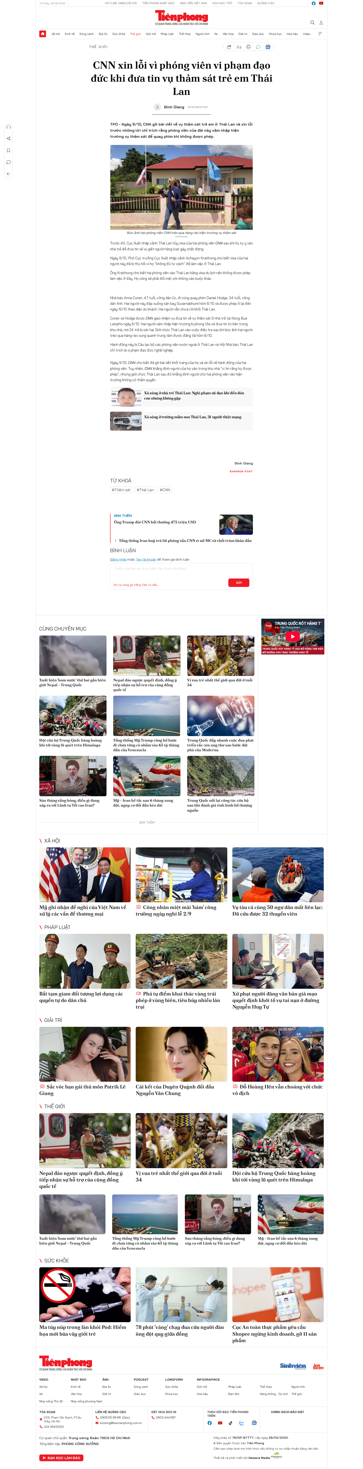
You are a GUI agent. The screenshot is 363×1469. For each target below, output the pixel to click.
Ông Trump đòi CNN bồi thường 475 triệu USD (155, 522)
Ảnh (105, 1379)
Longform (174, 1379)
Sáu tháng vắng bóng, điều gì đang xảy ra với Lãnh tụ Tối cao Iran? (69, 803)
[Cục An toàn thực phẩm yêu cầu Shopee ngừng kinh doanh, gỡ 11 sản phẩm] (278, 1294)
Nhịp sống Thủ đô (51, 1401)
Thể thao (185, 34)
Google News (268, 47)
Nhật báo (78, 1379)
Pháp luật (167, 34)
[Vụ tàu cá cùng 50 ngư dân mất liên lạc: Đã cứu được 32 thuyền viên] (278, 874)
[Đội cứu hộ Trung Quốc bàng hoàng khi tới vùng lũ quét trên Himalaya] (73, 716)
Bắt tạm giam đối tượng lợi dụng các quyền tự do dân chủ (81, 996)
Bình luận (8, 162)
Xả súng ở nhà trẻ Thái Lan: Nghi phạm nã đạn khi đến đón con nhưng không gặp (194, 395)
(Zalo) (126, 1417)
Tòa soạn (244, 3)
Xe (216, 34)
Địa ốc (103, 34)
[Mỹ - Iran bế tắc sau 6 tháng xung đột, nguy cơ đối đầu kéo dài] (146, 776)
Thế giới (135, 34)
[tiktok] (232, 1423)
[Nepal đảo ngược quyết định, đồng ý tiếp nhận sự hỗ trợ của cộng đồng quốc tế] (146, 656)
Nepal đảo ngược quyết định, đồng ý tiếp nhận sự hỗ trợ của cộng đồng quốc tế (145, 685)
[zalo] (244, 1423)
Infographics (208, 1379)
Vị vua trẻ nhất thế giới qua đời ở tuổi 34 (220, 682)
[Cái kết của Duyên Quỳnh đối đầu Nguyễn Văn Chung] (181, 1054)
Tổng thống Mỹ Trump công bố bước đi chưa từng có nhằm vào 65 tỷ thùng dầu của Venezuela (146, 745)
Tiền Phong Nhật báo (158, 3)
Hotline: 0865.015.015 (121, 3)
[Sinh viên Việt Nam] (293, 1367)
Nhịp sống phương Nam (86, 1401)
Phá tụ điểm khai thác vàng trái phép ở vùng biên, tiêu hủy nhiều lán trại (178, 1000)
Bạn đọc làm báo (64, 1458)
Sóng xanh (86, 34)
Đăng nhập (118, 559)
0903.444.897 (166, 1417)
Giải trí (242, 34)
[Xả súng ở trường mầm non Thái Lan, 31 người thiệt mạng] (126, 421)
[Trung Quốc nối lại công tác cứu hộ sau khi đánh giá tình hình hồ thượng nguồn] (220, 776)
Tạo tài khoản (146, 559)
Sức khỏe (118, 34)
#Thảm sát (121, 489)
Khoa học (275, 34)
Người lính (202, 34)
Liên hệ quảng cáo (110, 1412)
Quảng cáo (265, 3)
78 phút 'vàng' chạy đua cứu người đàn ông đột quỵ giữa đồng (180, 1330)
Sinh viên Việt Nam (193, 3)
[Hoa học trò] (318, 1367)
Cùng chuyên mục (62, 628)
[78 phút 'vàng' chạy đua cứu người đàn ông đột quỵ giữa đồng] (181, 1294)
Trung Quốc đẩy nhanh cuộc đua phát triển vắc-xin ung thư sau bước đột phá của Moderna (220, 745)
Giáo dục (258, 34)
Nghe (8, 127)
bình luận (258, 47)
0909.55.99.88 (110, 1417)
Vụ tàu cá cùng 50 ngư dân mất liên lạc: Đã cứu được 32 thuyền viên (277, 910)
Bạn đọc (234, 1394)
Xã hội (56, 34)
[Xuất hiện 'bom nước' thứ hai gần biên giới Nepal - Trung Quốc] (73, 656)
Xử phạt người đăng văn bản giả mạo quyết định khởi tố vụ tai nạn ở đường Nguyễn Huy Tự (275, 1000)
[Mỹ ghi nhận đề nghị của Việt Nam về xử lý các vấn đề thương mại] (85, 874)
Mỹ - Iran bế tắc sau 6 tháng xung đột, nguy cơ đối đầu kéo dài (143, 803)
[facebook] (313, 3)
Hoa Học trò (222, 3)
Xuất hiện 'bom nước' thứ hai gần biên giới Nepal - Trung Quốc (72, 682)
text (239, 47)
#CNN (165, 489)
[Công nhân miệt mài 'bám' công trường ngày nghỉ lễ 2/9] (181, 874)
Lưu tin (8, 150)
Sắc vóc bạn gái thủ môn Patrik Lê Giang (82, 1089)
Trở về (8, 174)
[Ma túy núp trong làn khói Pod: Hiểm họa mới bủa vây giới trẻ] (85, 1294)
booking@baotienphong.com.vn (121, 1423)
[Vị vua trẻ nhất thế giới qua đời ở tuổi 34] (220, 656)
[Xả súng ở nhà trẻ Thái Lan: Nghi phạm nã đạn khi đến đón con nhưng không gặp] (126, 397)
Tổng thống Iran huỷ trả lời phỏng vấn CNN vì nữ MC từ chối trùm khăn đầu (185, 540)
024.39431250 (54, 1427)
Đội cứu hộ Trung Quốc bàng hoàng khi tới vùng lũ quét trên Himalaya (70, 742)
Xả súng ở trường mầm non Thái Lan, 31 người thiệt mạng (192, 416)
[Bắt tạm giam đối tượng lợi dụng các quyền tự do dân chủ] (85, 961)
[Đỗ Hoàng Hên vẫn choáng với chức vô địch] (278, 1054)
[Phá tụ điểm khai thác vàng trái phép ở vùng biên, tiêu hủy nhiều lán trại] (181, 961)
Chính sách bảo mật (287, 1412)
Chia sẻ (8, 138)
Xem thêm (320, 34)
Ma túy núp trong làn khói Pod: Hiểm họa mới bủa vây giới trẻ (82, 1330)
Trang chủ (42, 34)
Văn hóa (228, 34)
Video (306, 34)
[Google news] (256, 1423)
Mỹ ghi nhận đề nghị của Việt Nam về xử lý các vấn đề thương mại (82, 910)
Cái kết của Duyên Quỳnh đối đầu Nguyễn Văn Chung (175, 1089)
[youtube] (321, 3)
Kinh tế (70, 34)
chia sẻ (229, 47)
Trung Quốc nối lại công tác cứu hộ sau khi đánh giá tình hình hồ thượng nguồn (219, 805)
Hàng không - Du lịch (274, 1394)
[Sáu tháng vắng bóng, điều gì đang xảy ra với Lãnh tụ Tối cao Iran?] (73, 776)
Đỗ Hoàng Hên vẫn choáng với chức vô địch (277, 1089)
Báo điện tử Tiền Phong (181, 17)
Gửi (239, 583)
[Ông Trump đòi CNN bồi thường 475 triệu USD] (236, 525)
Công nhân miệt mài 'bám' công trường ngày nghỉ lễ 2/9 (176, 910)
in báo (248, 47)
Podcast (141, 1379)
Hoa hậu (292, 34)
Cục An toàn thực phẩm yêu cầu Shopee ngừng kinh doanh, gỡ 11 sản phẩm (274, 1333)
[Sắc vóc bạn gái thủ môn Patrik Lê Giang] (85, 1054)
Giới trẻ (151, 34)
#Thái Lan (145, 489)
